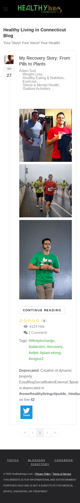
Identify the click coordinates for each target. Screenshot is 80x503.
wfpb (34, 353)
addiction (38, 347)
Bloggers (36, 460)
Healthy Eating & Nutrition (43, 78)
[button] (5, 9)
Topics (13, 460)
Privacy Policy (43, 474)
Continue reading (42, 310)
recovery (55, 347)
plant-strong (51, 353)
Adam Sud (27, 71)
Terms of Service (62, 474)
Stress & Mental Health (41, 85)
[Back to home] (40, 9)
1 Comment (37, 333)
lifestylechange (42, 341)
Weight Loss (32, 74)
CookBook (63, 460)
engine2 (37, 359)
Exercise (29, 81)
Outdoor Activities (36, 89)
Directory (40, 464)
